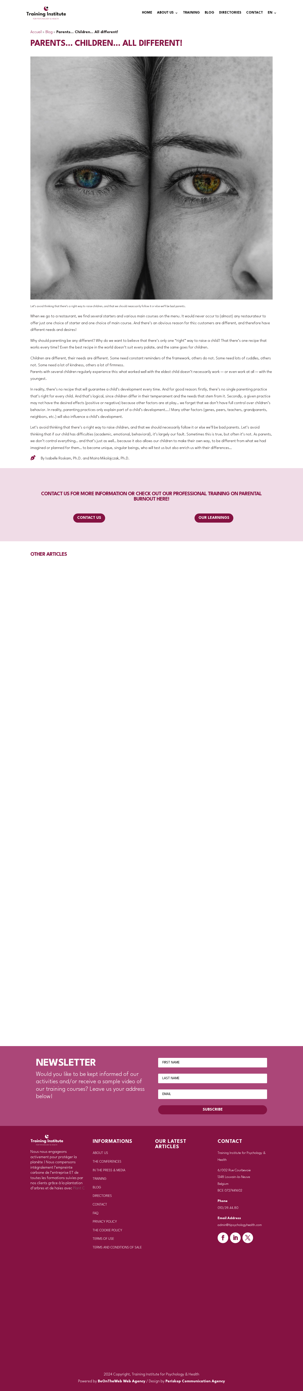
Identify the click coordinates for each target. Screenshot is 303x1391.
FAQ (95, 1213)
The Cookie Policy (107, 1230)
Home (147, 12)
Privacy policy (105, 1222)
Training (191, 12)
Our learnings (214, 518)
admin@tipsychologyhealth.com (240, 1225)
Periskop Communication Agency (195, 1381)
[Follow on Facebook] (223, 1237)
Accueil (36, 32)
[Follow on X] (247, 1237)
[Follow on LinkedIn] (235, 1237)
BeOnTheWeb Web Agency (121, 1381)
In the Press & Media (109, 1170)
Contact (254, 12)
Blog (209, 12)
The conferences (107, 1162)
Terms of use (103, 1239)
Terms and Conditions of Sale (117, 1247)
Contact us (89, 518)
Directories (230, 12)
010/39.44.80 (228, 1208)
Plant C (79, 1188)
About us (165, 12)
